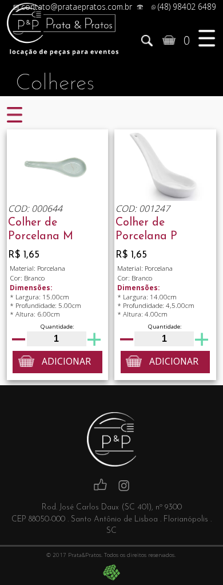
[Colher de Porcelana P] (165, 165)
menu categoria (14, 116)
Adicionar (66, 361)
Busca (147, 41)
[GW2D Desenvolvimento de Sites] (111, 572)
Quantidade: (57, 326)
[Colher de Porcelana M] (57, 165)
